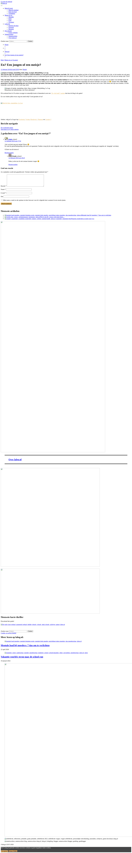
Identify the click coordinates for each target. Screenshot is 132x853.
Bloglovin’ (33, 119)
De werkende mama (7, 127)
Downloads (8, 31)
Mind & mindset (13, 10)
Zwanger (11, 22)
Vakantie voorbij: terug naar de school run (22, 656)
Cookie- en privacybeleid (8, 633)
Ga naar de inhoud (6, 1)
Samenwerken (9, 34)
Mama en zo (8, 15)
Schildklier (12, 13)
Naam (3, 189)
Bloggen (11, 29)
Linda (10, 139)
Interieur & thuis (13, 25)
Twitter (27, 119)
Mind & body (9, 8)
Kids (10, 20)
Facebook (22, 119)
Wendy (25, 69)
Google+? (48, 119)
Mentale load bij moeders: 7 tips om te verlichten (25, 645)
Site (2, 196)
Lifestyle (7, 24)
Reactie (3, 186)
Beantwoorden (9, 153)
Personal (11, 27)
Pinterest (40, 119)
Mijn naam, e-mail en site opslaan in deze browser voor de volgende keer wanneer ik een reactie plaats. (34, 200)
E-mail (3, 193)
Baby (10, 19)
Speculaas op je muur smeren (10, 129)
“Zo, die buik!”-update (58, 93)
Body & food (13, 12)
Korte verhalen (13, 32)
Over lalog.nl (13, 38)
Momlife (11, 17)
